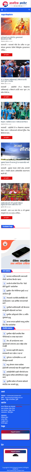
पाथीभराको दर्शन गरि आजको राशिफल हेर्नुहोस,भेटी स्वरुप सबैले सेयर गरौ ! (12, 204)
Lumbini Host (20, 470)
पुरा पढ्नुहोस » (6, 55)
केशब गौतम (19, 406)
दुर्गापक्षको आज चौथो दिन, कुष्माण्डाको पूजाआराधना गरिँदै (12, 38)
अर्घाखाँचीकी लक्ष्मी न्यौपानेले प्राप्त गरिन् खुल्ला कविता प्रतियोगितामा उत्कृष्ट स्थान (15, 374)
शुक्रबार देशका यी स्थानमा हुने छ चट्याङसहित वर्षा (15, 162)
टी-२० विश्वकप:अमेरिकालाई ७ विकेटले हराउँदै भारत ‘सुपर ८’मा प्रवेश (14, 80)
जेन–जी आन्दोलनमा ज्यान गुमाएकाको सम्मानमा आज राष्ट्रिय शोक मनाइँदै (15, 343)
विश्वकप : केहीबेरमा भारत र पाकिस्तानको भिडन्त (14, 122)
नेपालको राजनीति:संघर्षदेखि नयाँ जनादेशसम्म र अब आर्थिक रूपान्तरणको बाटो (15, 300)
